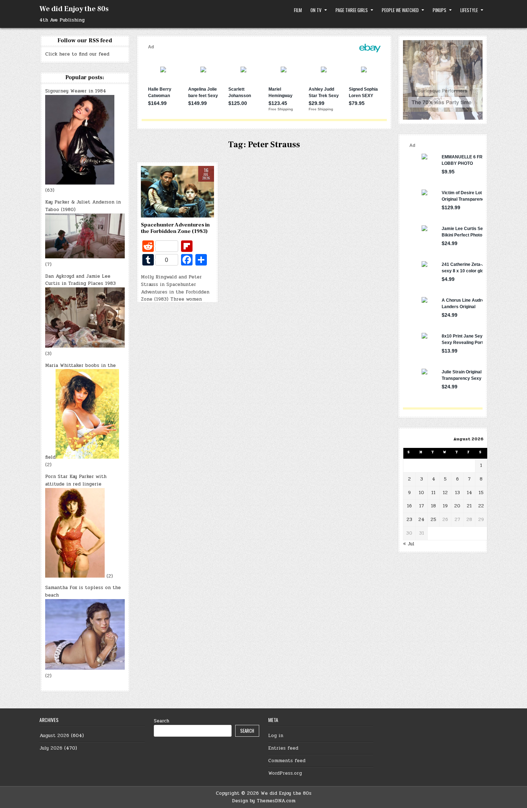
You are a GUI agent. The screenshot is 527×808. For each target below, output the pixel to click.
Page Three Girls (352, 10)
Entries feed (283, 748)
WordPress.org (285, 773)
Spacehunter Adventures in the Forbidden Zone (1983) (175, 228)
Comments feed (286, 760)
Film (298, 10)
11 (433, 492)
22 (481, 506)
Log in (275, 735)
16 (409, 506)
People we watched (400, 10)
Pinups (439, 10)
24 (421, 519)
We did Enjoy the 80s (74, 9)
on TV (316, 10)
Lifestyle (469, 10)
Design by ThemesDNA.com (263, 800)
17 (421, 506)
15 (481, 492)
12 (445, 492)
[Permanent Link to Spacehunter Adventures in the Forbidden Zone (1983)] (177, 191)
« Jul (408, 544)
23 (409, 519)
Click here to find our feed (77, 54)
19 (445, 506)
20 (457, 506)
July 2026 (50, 748)
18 (433, 506)
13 (457, 492)
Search (161, 721)
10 (421, 492)
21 (469, 506)
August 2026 (54, 735)
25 (433, 519)
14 (469, 492)
